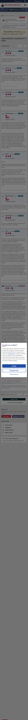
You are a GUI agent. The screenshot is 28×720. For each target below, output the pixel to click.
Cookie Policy (11, 354)
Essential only (14, 370)
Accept (14, 366)
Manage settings (14, 374)
